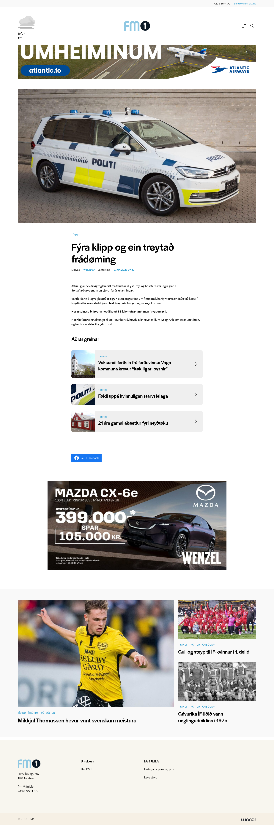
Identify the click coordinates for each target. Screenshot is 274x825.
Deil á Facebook (90, 458)
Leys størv (150, 777)
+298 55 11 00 (222, 3)
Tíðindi (75, 235)
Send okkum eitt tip (245, 3)
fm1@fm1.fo (26, 786)
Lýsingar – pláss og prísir (160, 769)
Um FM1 (86, 769)
